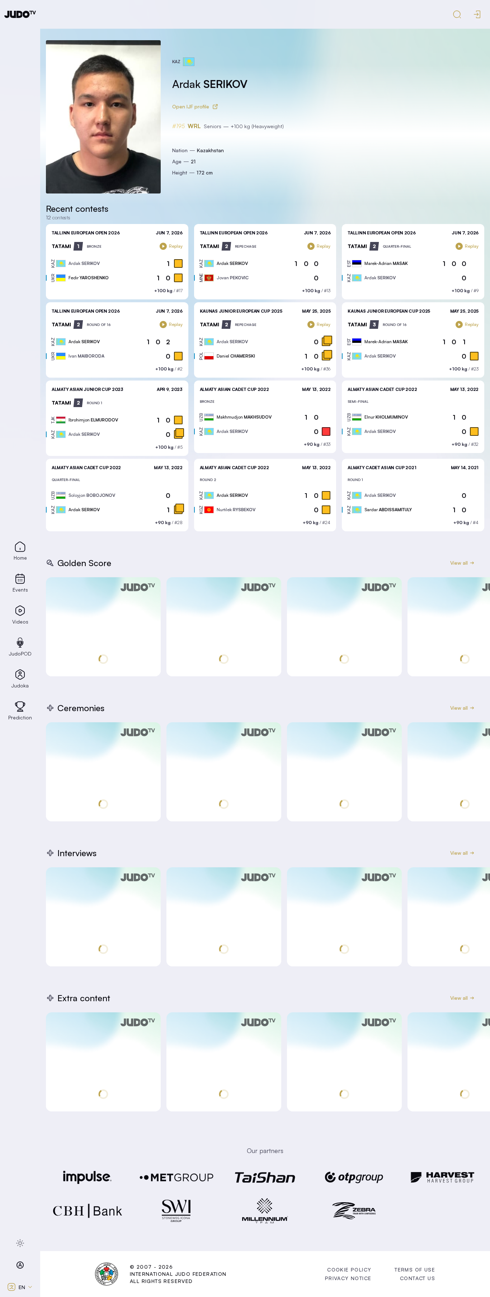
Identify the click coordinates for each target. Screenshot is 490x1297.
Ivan (86, 356)
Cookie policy (349, 1269)
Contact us (417, 1278)
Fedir (89, 277)
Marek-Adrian (386, 263)
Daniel (236, 356)
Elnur (386, 417)
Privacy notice (348, 1278)
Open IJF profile (190, 106)
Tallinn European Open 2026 (85, 232)
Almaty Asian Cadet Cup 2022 (234, 389)
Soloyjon (92, 495)
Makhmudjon (244, 417)
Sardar (388, 509)
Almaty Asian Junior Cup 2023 (87, 389)
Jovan (233, 277)
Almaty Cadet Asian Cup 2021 (382, 467)
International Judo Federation (178, 1274)
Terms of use (415, 1269)
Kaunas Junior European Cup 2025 (241, 311)
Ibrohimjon (93, 420)
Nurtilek (236, 509)
